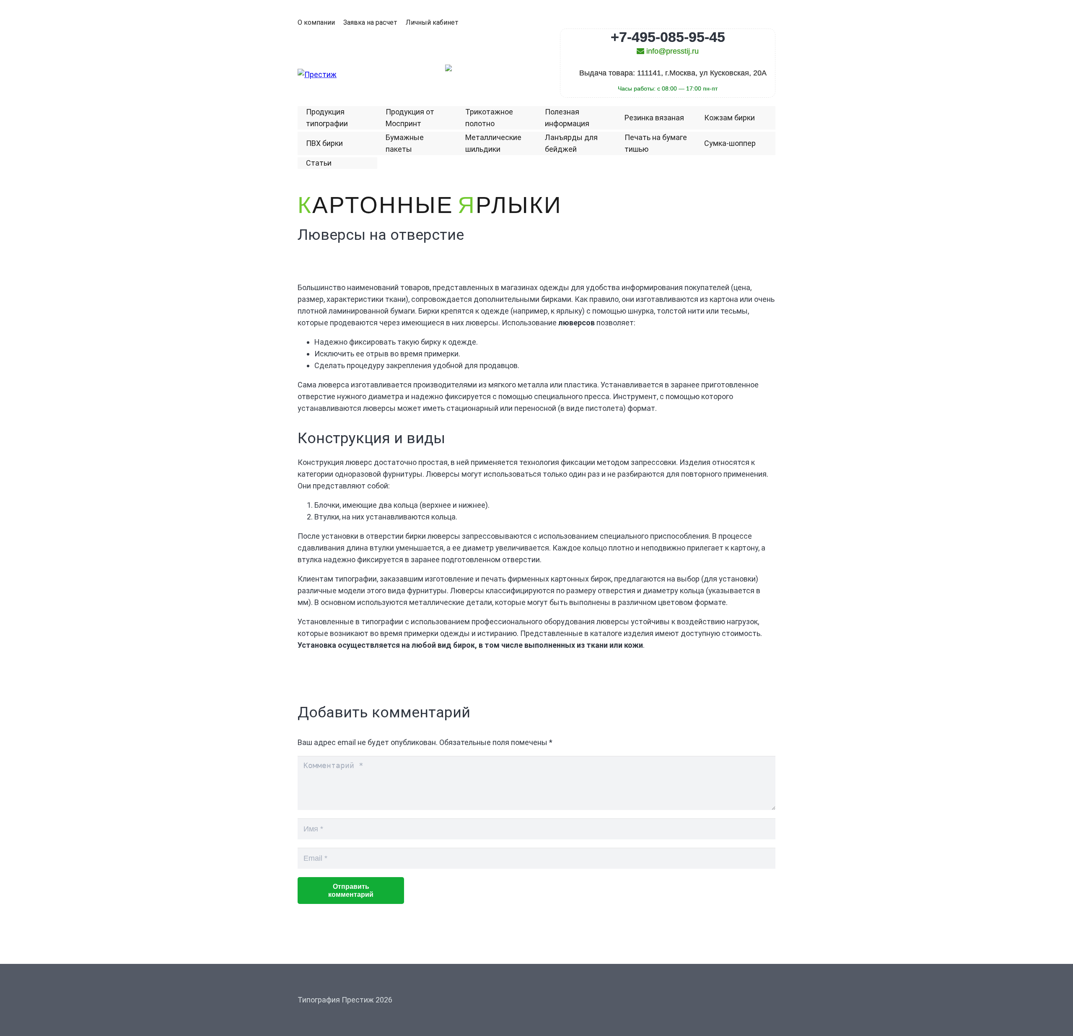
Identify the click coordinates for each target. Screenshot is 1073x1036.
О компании (316, 22)
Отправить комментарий (350, 890)
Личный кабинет (432, 22)
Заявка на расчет (370, 22)
